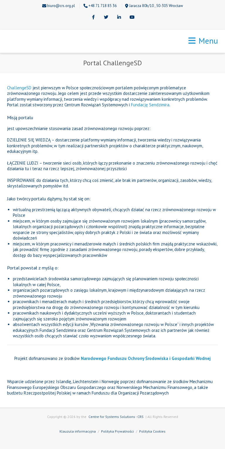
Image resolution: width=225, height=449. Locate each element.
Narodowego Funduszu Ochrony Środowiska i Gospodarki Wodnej (146, 358)
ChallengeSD (19, 88)
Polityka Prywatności (117, 431)
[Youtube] (132, 17)
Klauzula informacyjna (77, 431)
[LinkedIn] (119, 17)
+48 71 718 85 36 (102, 5)
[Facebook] (93, 17)
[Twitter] (106, 17)
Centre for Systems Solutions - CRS (116, 416)
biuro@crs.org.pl (61, 5)
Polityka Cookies (152, 431)
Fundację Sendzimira (150, 104)
